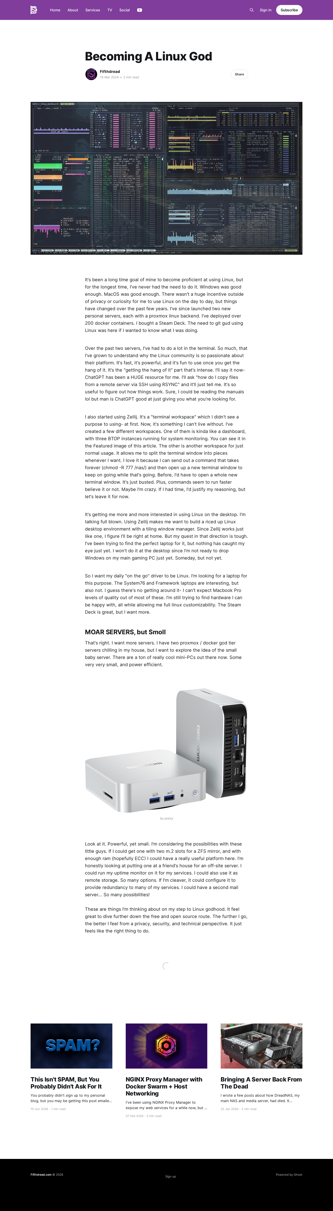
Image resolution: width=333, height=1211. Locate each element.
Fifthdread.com (41, 1174)
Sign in (266, 10)
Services (92, 10)
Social (124, 10)
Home (55, 10)
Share (239, 74)
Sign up (170, 1176)
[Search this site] (251, 10)
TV (109, 10)
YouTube (139, 10)
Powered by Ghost (289, 1174)
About (73, 10)
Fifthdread (110, 71)
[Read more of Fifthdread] (91, 74)
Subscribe (289, 10)
